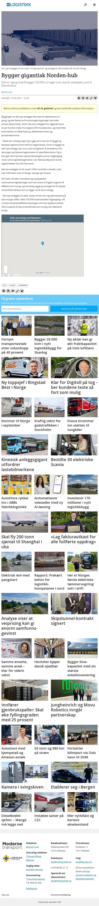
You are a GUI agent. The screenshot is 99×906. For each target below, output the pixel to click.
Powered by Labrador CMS (49, 902)
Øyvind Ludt (32, 846)
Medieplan (31, 888)
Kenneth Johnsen (34, 869)
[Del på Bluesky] (95, 98)
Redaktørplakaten (85, 878)
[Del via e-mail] (87, 98)
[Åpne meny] (94, 4)
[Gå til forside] (40, 4)
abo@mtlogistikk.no (61, 880)
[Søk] (85, 4)
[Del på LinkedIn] (83, 98)
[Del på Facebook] (79, 98)
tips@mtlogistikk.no (61, 861)
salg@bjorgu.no (84, 861)
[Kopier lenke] (91, 98)
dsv (4, 285)
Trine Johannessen (35, 879)
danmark (22, 285)
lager (12, 285)
